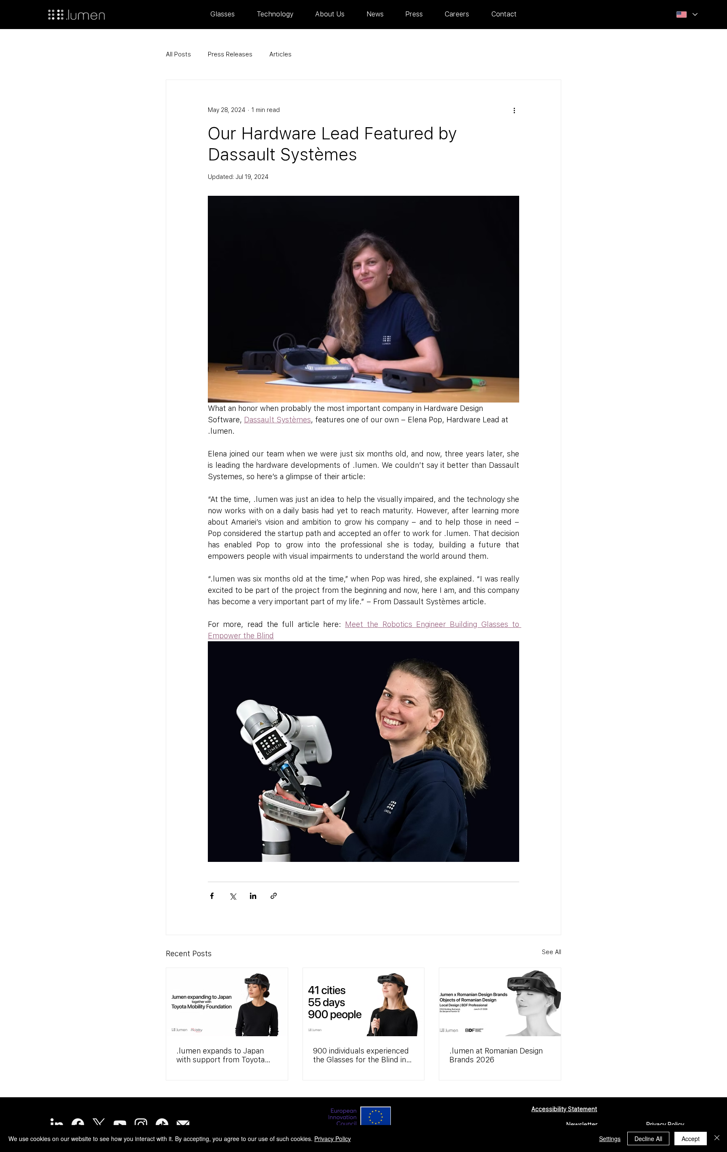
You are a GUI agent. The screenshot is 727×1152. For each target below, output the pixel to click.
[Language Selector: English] (686, 15)
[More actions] (514, 110)
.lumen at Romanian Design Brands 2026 (496, 1055)
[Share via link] (274, 896)
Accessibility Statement (564, 1109)
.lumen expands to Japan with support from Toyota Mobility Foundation (220, 1055)
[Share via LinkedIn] (253, 896)
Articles (280, 54)
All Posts (178, 54)
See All (551, 952)
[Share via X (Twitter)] (232, 896)
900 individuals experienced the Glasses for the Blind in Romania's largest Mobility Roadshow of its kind (361, 1055)
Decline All (648, 1138)
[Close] (717, 1138)
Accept (691, 1138)
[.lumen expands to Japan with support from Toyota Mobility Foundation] (227, 1002)
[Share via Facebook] (212, 896)
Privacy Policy (665, 1124)
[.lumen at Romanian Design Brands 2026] (500, 1002)
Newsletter (581, 1124)
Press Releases (230, 54)
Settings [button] (610, 1138)
